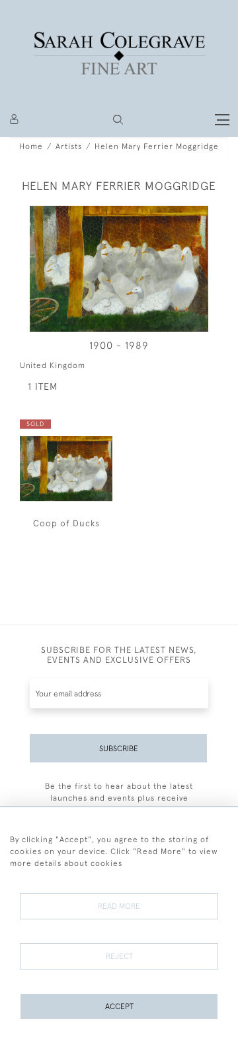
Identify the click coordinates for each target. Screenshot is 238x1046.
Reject (119, 956)
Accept (119, 1006)
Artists (69, 146)
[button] (118, 119)
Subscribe (118, 748)
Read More (119, 906)
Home (31, 146)
